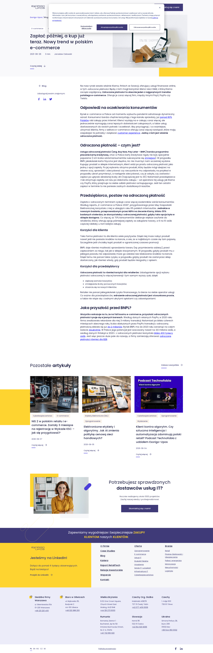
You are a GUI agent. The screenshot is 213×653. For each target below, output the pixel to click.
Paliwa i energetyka (173, 560)
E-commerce (37, 28)
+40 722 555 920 (107, 633)
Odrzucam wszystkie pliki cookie (145, 27)
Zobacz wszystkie (170, 365)
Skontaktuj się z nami (168, 7)
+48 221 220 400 (42, 610)
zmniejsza (150, 158)
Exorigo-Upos (36, 17)
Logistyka (169, 571)
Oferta (138, 546)
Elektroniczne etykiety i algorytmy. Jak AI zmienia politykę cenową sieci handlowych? (101, 432)
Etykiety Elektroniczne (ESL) (96, 416)
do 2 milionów (114, 326)
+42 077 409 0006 (140, 607)
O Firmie (104, 546)
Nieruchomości (171, 567)
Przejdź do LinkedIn (39, 575)
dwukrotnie (94, 329)
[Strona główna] (38, 10)
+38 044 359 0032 (169, 630)
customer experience (129, 133)
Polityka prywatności (107, 648)
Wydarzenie (142, 421)
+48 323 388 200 (72, 610)
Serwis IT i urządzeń (142, 568)
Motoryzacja (170, 564)
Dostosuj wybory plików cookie (86, 27)
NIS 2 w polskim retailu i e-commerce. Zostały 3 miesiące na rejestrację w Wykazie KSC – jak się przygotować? (53, 427)
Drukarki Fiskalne (141, 561)
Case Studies (107, 550)
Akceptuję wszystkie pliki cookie (112, 27)
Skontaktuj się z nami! (140, 508)
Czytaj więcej (37, 445)
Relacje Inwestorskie (111, 570)
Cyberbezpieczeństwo (42, 416)
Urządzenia (139, 564)
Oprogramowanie (92, 421)
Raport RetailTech (110, 565)
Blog (46, 17)
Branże (168, 546)
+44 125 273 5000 (107, 610)
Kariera (104, 560)
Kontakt (104, 579)
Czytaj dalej (36, 66)
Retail (167, 551)
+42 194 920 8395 (139, 627)
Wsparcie (105, 574)
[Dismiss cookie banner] (160, 7)
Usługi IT (137, 557)
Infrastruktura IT (141, 571)
